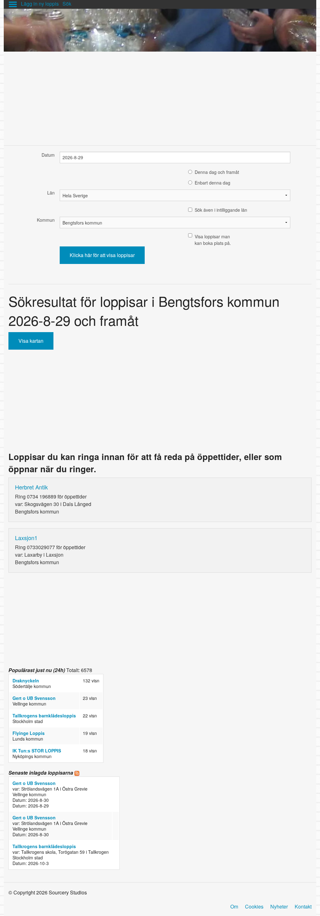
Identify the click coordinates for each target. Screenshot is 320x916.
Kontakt (303, 906)
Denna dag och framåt (217, 172)
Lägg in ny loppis (40, 3)
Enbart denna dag (212, 183)
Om (234, 906)
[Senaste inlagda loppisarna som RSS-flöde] (76, 772)
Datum (48, 155)
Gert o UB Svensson (34, 698)
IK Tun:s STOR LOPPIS (36, 750)
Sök (66, 3)
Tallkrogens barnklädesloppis (44, 715)
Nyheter (279, 906)
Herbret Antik (31, 487)
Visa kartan (30, 340)
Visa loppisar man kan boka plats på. (213, 239)
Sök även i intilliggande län (221, 210)
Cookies (254, 906)
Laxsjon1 (26, 538)
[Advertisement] (160, 95)
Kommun (46, 220)
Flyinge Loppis (28, 733)
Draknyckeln (25, 680)
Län (51, 193)
